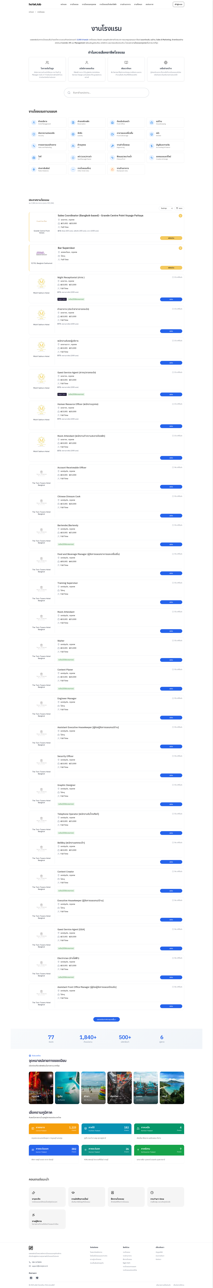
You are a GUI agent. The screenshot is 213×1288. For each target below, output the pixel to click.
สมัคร (171, 299)
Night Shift (126, 1263)
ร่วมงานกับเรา (160, 1256)
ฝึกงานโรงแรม (127, 1259)
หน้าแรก (64, 4)
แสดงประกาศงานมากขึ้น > (106, 1019)
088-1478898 (36, 1262)
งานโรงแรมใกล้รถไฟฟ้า (108, 4)
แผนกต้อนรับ (145, 40)
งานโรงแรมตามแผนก (129, 1267)
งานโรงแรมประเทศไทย (130, 1270)
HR (70, 43)
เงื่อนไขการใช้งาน (178, 1285)
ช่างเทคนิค (64, 43)
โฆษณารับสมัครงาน (96, 1252)
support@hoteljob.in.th (40, 1266)
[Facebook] (31, 1278)
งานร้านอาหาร (125, 4)
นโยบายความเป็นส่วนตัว (163, 1285)
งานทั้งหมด (138, 4)
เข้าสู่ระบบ (178, 4)
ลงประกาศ (149, 4)
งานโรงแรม (74, 4)
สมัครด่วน (171, 238)
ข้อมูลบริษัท (159, 1252)
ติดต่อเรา (158, 1259)
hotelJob (35, 4)
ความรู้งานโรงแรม (95, 1259)
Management (80, 43)
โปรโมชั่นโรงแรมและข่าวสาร (98, 1256)
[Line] (37, 1278)
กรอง (180, 208)
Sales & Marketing (163, 40)
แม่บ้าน (153, 40)
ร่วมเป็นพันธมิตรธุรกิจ (97, 1263)
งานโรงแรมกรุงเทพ (89, 4)
